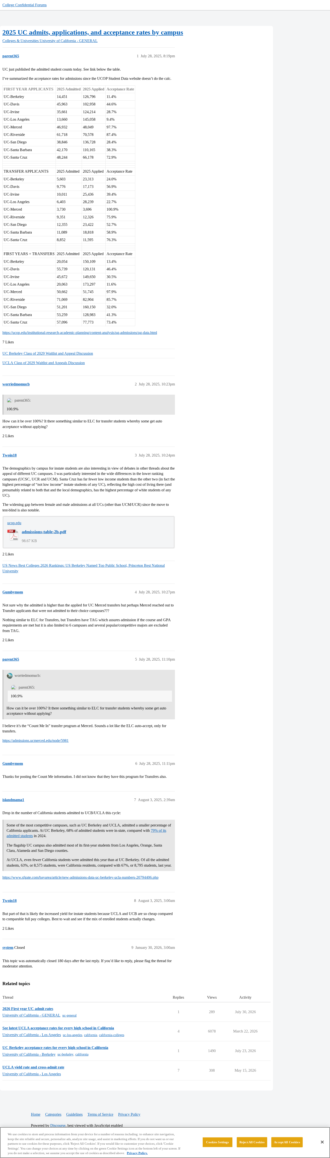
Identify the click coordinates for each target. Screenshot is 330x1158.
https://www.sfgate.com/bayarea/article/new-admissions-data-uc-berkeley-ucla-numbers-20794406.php (80, 877)
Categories (53, 1114)
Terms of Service (100, 1114)
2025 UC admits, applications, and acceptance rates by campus (92, 32)
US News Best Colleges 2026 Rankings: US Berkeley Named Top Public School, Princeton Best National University (83, 568)
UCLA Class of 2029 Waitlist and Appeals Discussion (43, 363)
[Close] (322, 1142)
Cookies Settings (217, 1142)
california (90, 1035)
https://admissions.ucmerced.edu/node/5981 (35, 740)
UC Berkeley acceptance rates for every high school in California (55, 1048)
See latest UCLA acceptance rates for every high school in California (58, 1028)
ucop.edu (14, 523)
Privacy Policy (129, 1114)
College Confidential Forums (24, 5)
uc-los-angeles (72, 1035)
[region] (165, 1142)
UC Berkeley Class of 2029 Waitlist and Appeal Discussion (47, 353)
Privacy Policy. (137, 1153)
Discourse (57, 1125)
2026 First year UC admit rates (27, 1009)
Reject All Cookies (252, 1142)
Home (35, 1114)
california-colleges (111, 1035)
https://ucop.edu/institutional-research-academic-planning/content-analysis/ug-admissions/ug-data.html (79, 333)
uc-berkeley (65, 1054)
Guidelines (74, 1114)
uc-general (69, 1015)
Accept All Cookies (287, 1142)
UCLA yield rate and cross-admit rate (33, 1067)
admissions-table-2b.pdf (44, 531)
